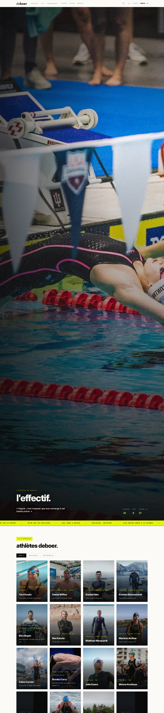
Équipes (80, 3)
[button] (123, 3)
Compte (135, 3)
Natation (35, 3)
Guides (72, 3)
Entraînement (53, 3)
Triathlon (48, 555)
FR (129, 3)
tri (43, 3)
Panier (144, 3)
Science (64, 3)
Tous (21, 555)
